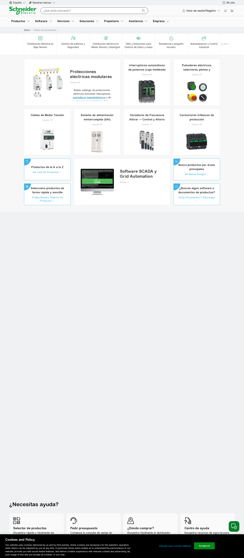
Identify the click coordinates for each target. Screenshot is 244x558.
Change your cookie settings (175, 546)
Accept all (204, 546)
